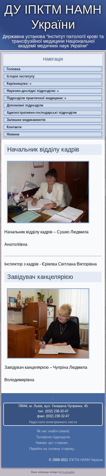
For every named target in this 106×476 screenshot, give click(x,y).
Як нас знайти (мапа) (53, 431)
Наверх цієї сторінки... (53, 443)
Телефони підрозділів (53, 437)
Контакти (14, 127)
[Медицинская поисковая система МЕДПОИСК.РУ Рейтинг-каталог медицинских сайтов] (53, 399)
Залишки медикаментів (26, 120)
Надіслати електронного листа (53, 422)
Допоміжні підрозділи (25, 105)
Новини (13, 134)
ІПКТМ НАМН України (86, 460)
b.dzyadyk (68, 472)
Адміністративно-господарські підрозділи (42, 112)
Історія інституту (20, 76)
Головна (13, 69)
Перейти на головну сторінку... (53, 449)
